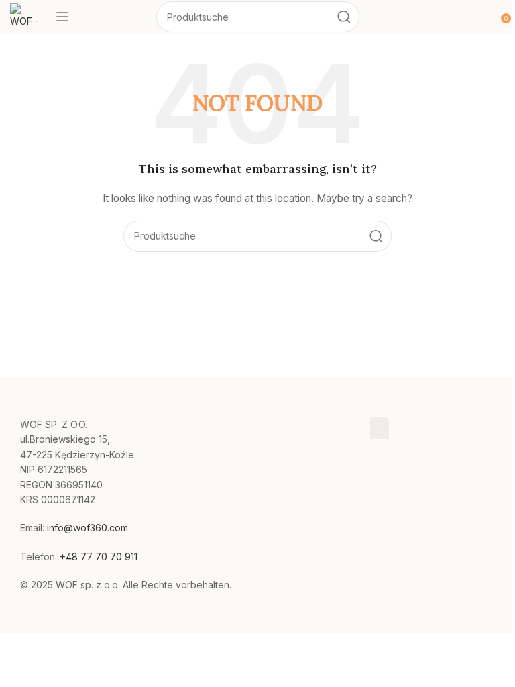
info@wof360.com (87, 527)
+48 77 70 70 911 (98, 556)
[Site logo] (26, 15)
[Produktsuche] (344, 16)
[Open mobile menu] (62, 16)
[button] (379, 428)
